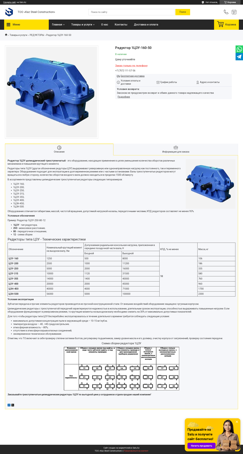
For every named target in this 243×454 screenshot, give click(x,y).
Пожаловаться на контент (136, 451)
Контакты (121, 24)
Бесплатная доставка (132, 76)
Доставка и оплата (146, 24)
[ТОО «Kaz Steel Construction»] (9, 12)
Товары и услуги (81, 24)
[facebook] (9, 405)
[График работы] (234, 12)
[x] (12, 405)
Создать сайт (9, 2)
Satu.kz (136, 448)
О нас (104, 24)
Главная (57, 24)
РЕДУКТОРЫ (37, 35)
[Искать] (182, 12)
